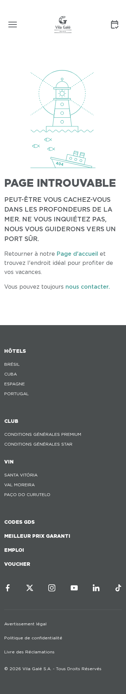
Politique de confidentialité (33, 637)
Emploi (14, 550)
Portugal (16, 393)
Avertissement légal (25, 623)
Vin (9, 462)
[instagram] (51, 587)
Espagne (14, 383)
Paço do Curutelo (27, 494)
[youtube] (74, 587)
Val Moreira (19, 484)
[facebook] (7, 587)
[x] (29, 587)
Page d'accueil (77, 253)
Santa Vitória (20, 474)
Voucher (17, 564)
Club (11, 421)
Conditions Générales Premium (42, 434)
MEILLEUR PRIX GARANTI (37, 536)
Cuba (10, 374)
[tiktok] (118, 587)
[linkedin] (96, 587)
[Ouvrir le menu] (12, 24)
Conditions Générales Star (38, 444)
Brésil (12, 364)
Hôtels (15, 351)
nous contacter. (87, 286)
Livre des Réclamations (29, 651)
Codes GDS (19, 522)
